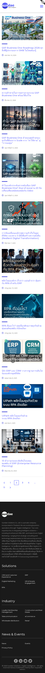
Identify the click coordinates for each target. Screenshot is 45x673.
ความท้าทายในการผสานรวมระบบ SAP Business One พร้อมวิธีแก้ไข (20, 94)
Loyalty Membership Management (10, 611)
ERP (26, 575)
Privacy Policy (7, 648)
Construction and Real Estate (33, 611)
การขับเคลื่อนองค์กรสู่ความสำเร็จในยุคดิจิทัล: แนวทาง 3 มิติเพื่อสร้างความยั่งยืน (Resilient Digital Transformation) (21, 236)
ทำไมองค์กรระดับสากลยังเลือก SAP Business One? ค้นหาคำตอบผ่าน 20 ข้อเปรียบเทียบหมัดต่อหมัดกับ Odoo (22, 188)
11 (4, 487)
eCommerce (30, 616)
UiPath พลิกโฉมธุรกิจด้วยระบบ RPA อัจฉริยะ (14, 417)
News (4, 643)
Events (27, 643)
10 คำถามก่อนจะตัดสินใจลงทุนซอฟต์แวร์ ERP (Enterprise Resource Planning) (21, 463)
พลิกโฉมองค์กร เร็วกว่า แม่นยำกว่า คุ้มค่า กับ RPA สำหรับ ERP (21, 282)
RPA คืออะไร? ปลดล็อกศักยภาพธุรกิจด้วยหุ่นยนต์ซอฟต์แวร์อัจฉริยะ (22, 327)
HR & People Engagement (30, 582)
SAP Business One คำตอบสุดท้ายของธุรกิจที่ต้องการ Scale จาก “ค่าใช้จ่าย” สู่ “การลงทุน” (21, 140)
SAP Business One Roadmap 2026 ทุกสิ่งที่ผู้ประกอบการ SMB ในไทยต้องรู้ (22, 49)
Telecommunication (9, 616)
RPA (3, 587)
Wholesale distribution (10, 621)
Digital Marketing (8, 581)
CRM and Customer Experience (9, 576)
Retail (27, 621)
